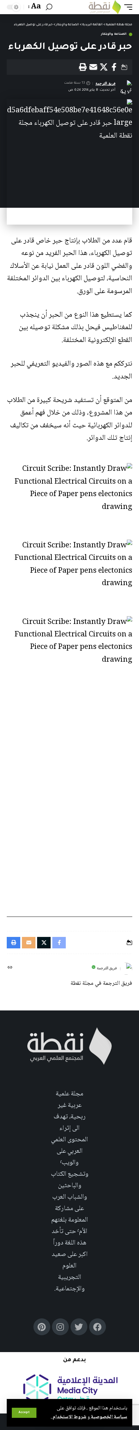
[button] (24, 1413)
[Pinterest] (41, 1326)
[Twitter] (79, 1326)
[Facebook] (97, 1326)
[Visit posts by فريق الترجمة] (126, 969)
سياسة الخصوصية (108, 1417)
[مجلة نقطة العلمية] (105, 7)
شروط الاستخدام (69, 1417)
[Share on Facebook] (114, 67)
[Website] (10, 968)
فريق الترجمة (105, 83)
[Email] (93, 67)
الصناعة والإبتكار (114, 34)
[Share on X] (103, 67)
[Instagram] (60, 1326)
